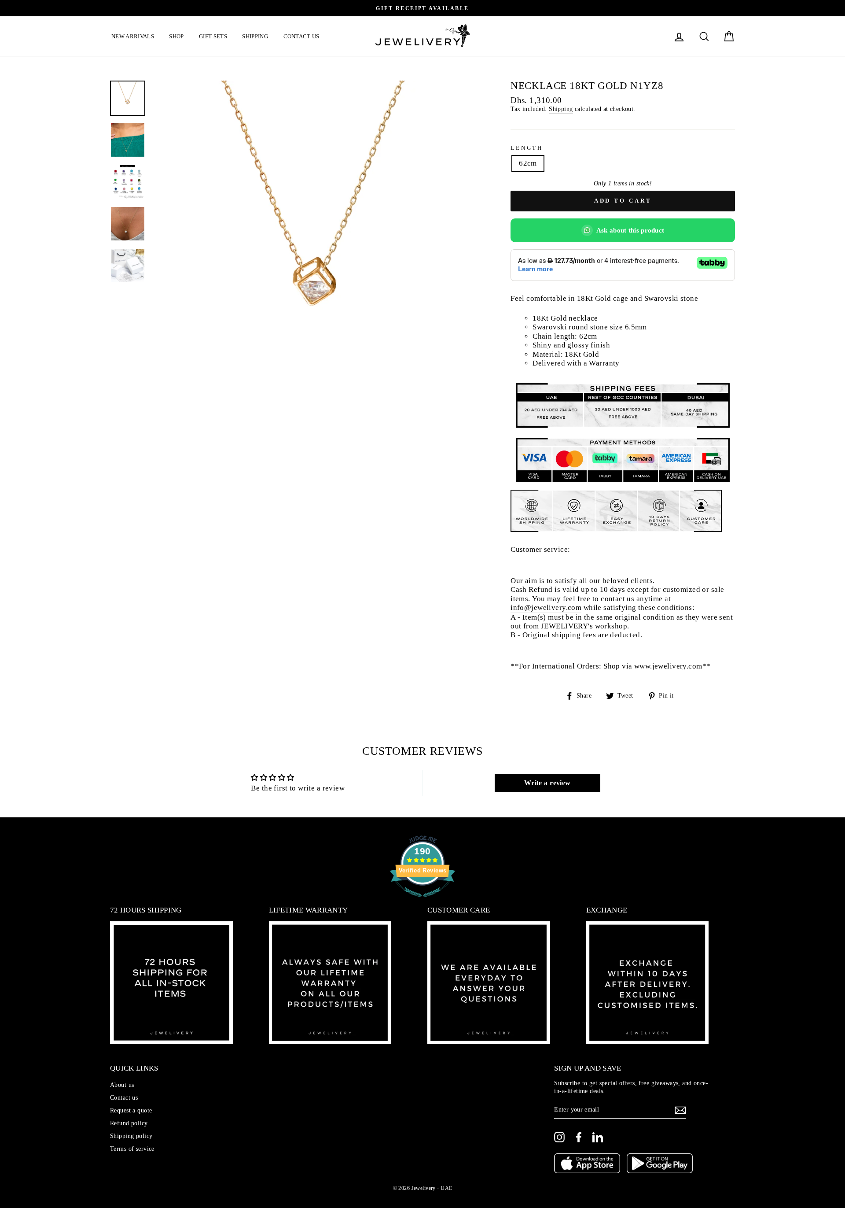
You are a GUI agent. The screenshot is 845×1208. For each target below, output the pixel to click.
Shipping (255, 36)
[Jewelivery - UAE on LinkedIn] (597, 1137)
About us (122, 1084)
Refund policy (129, 1123)
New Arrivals (132, 36)
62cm (528, 163)
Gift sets (213, 36)
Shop (176, 36)
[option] (422, 8)
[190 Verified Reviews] (422, 901)
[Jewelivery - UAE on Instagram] (559, 1137)
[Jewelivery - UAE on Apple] (587, 1164)
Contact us (301, 36)
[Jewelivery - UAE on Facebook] (578, 1137)
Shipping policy (131, 1135)
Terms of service (132, 1148)
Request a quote (131, 1110)
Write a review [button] (547, 783)
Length (527, 148)
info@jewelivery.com (546, 607)
